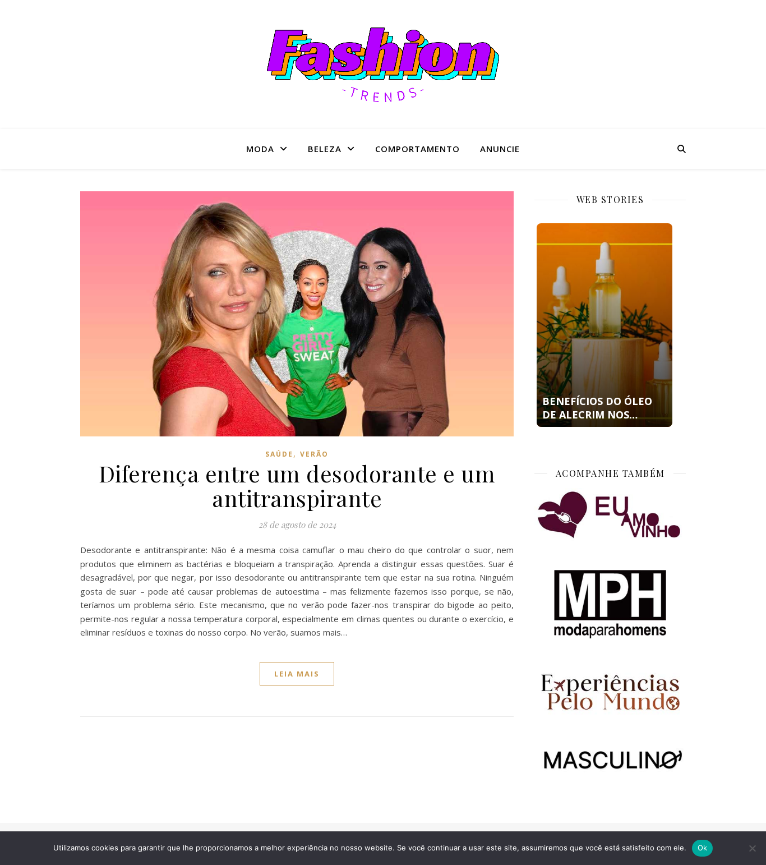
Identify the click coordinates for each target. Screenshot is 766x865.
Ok (703, 847)
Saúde (279, 454)
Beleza (325, 148)
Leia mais (297, 674)
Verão (314, 454)
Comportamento (417, 148)
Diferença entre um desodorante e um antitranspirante (297, 485)
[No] (752, 848)
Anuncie (500, 148)
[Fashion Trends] (383, 65)
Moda (260, 148)
